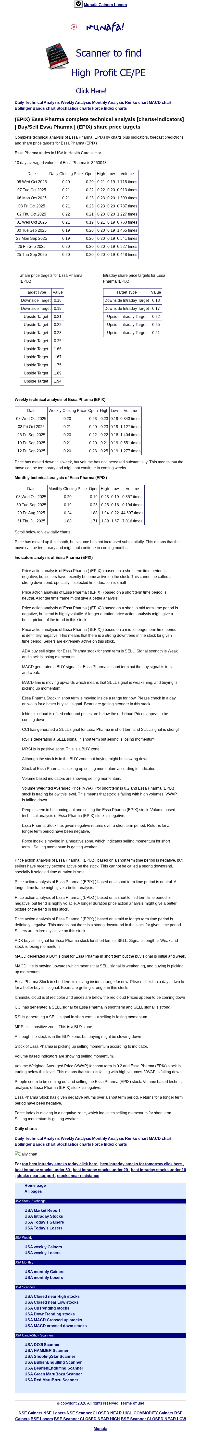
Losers (120, 5)
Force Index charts (109, 108)
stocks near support (36, 1176)
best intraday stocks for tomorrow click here (141, 1164)
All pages (33, 1191)
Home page (35, 1185)
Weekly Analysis (76, 102)
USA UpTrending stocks (47, 1308)
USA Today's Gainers (44, 1222)
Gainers (106, 5)
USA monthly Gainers (44, 1272)
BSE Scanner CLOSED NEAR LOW (153, 1419)
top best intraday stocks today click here (60, 1164)
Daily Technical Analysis (37, 102)
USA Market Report (42, 1210)
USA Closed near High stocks (52, 1296)
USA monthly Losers (44, 1278)
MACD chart (160, 102)
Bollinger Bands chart (35, 108)
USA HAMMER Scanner (46, 1350)
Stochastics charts (74, 108)
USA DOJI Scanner (42, 1345)
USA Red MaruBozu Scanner (51, 1380)
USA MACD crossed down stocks (56, 1326)
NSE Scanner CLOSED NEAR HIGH (100, 1413)
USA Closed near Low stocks (52, 1302)
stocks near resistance (78, 1176)
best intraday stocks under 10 (158, 1170)
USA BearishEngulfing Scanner (54, 1368)
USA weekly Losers (43, 1253)
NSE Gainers (30, 1413)
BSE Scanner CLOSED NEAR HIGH (87, 1419)
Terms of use (132, 1403)
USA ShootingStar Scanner (50, 1356)
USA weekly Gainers (43, 1247)
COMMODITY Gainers (153, 1413)
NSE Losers (54, 1413)
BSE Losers (42, 1419)
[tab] (78, 4)
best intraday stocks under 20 (101, 1170)
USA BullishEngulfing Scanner (53, 1362)
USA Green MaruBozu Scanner (53, 1374)
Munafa (91, 5)
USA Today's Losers (44, 1228)
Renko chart (136, 102)
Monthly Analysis (108, 102)
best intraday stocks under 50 (43, 1170)
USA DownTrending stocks (50, 1314)
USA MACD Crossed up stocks (53, 1320)
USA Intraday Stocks (44, 1216)
